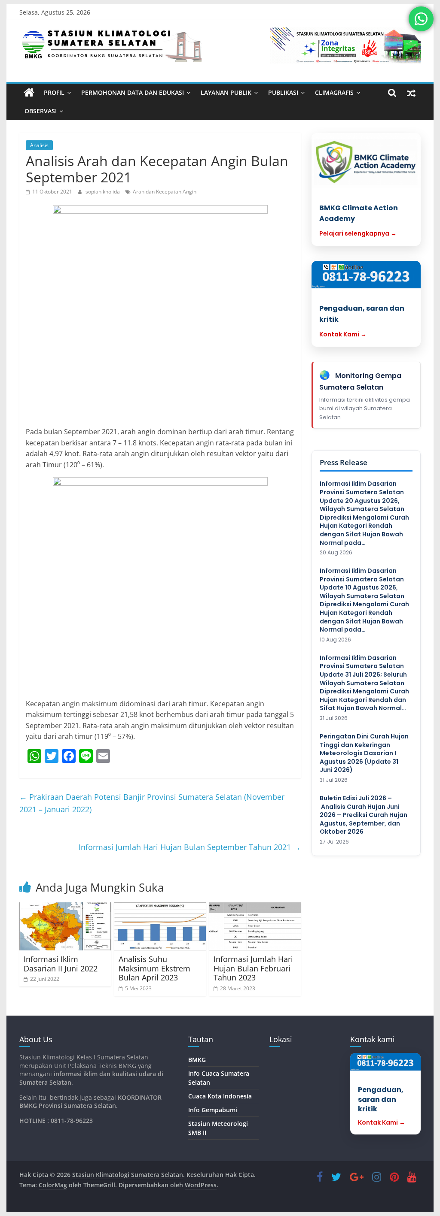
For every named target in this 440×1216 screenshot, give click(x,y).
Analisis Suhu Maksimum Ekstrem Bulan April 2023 (154, 968)
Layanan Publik (226, 92)
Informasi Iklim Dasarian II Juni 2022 (61, 964)
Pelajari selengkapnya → (358, 233)
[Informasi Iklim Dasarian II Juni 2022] (65, 926)
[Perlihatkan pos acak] (411, 93)
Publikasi (283, 92)
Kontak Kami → (343, 334)
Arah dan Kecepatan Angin (164, 191)
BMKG (197, 1060)
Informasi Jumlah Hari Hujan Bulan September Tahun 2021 (190, 847)
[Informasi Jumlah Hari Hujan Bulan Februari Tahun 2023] (255, 926)
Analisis (39, 145)
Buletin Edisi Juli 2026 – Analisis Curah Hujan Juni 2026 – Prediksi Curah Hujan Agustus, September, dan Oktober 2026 (363, 815)
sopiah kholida (103, 191)
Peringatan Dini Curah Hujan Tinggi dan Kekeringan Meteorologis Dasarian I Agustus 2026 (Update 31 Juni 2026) (364, 753)
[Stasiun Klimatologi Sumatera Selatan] (29, 93)
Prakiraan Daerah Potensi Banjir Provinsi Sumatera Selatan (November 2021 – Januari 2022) (151, 803)
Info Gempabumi (212, 1110)
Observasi (40, 111)
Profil (54, 92)
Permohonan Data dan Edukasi (132, 92)
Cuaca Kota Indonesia (220, 1096)
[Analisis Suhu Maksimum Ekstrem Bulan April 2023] (160, 926)
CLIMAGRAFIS (334, 92)
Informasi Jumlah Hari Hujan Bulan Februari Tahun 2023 (253, 968)
